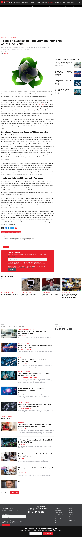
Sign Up (12, 269)
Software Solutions (23, 343)
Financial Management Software (26, 329)
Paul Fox (21, 482)
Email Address (12, 256)
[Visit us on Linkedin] (63, 329)
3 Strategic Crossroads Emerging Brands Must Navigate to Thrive (35, 441)
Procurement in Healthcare (10, 294)
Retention (21, 422)
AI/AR (19, 357)
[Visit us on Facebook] (56, 329)
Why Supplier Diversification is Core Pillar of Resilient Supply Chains (63, 91)
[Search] (76, 2)
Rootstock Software (26, 349)
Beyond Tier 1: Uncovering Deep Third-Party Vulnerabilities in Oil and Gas (34, 405)
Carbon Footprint (26, 292)
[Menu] (79, 2)
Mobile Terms (22, 267)
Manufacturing (22, 452)
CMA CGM (23, 335)
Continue (48, 534)
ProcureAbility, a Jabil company (29, 377)
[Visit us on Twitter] (60, 329)
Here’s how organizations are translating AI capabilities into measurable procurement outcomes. (35, 338)
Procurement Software (24, 371)
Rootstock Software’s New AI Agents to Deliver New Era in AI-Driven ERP (64, 73)
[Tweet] (12, 228)
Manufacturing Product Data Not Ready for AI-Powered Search (35, 455)
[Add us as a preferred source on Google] (16, 228)
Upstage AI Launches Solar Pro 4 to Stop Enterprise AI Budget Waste (63, 82)
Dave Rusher (6, 418)
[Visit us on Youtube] (70, 329)
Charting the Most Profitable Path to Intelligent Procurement (35, 469)
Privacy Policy (31, 267)
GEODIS (23, 444)
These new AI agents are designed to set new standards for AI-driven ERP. (35, 352)
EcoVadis (6, 53)
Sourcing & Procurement (8, 37)
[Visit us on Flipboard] (67, 329)
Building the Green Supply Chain (50, 295)
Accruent (23, 428)
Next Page (15, 492)
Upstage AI (24, 363)
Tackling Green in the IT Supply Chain (28, 295)
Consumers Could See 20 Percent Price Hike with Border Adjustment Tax (70, 295)
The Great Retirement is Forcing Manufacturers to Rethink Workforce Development (35, 425)
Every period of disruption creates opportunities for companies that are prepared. (35, 446)
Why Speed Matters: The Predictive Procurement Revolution (31, 390)
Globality (23, 472)
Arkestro (23, 393)
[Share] (6, 228)
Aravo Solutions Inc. (26, 408)
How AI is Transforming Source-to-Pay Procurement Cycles (64, 63)
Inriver (22, 458)
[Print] (2, 228)
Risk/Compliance (66, 292)
